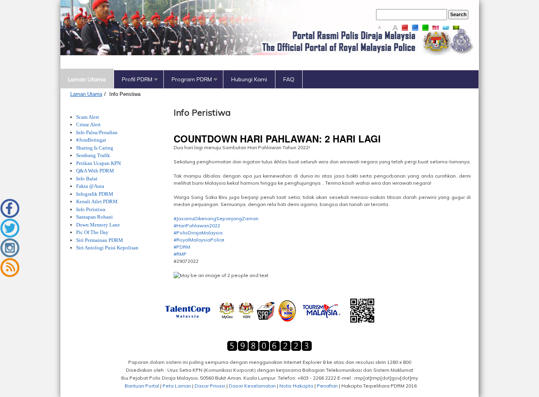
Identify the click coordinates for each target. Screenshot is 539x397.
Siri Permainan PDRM (99, 240)
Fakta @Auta (90, 186)
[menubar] (269, 79)
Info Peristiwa (124, 94)
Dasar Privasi (210, 386)
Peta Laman (177, 386)
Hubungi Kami (249, 79)
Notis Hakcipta (296, 386)
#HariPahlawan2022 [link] (197, 225)
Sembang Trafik (93, 155)
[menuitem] (87, 79)
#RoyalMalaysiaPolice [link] (199, 240)
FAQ (288, 79)
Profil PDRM (137, 79)
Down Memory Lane (98, 225)
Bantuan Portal (142, 386)
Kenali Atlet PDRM (97, 201)
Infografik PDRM (94, 194)
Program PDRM (192, 79)
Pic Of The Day (92, 232)
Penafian (327, 386)
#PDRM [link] (182, 247)
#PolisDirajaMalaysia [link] (198, 233)
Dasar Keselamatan (252, 386)
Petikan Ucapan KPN (98, 163)
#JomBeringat (91, 140)
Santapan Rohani (94, 217)
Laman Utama (87, 79)
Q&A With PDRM (95, 171)
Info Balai (86, 179)
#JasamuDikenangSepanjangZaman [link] (216, 218)
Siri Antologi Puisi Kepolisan (108, 248)
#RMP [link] (180, 254)
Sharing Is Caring (94, 148)
